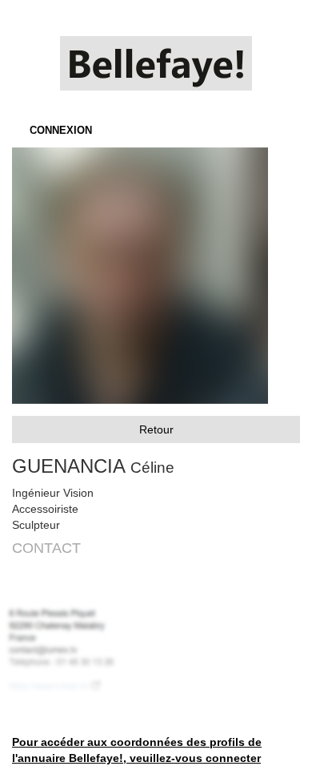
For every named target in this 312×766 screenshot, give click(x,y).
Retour (156, 429)
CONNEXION (61, 130)
